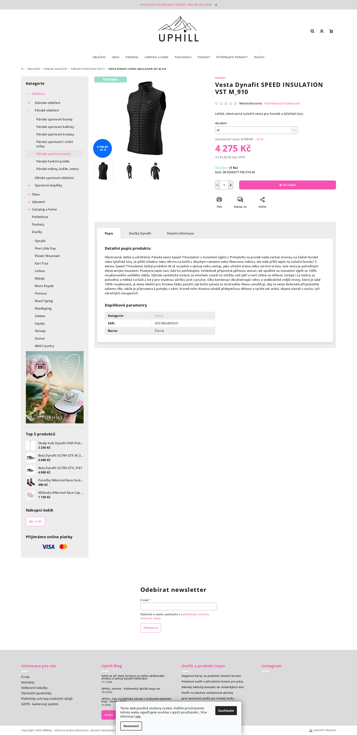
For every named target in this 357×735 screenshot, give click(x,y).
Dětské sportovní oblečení (54, 178)
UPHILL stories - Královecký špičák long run (130, 688)
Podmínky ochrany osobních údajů (47, 699)
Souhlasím (226, 711)
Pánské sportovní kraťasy (55, 134)
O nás (25, 677)
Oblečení (38, 94)
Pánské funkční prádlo (53, 161)
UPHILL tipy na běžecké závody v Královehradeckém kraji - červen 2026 (136, 700)
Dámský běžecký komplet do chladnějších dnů (213, 687)
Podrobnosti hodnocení (282, 103)
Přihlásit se (151, 628)
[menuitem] (99, 57)
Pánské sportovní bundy (54, 119)
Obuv (36, 194)
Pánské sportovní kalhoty (55, 127)
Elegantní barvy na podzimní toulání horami (211, 676)
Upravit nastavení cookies (107, 730)
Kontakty (27, 682)
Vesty (159, 316)
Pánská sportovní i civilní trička (54, 144)
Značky (37, 232)
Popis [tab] (109, 233)
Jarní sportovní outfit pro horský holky (208, 698)
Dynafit (220, 78)
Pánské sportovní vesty (53, 154)
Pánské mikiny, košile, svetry (57, 169)
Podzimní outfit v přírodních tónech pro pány (212, 681)
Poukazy (38, 224)
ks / (35, 521)
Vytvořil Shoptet (325, 730)
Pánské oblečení (47, 110)
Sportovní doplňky (48, 185)
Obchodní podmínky (36, 693)
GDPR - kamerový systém (39, 704)
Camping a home (44, 209)
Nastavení (131, 726)
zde (138, 716)
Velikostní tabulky (34, 688)
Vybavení (38, 202)
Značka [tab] (140, 233)
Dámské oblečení (47, 103)
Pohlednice (40, 217)
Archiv (109, 715)
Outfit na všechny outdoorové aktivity (207, 692)
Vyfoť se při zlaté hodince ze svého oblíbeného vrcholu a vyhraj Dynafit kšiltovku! (133, 677)
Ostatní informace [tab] (180, 233)
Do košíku (289, 185)
